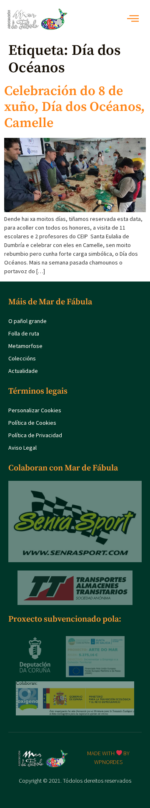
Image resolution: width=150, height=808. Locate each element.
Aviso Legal (22, 447)
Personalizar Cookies (34, 410)
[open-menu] (135, 19)
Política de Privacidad (35, 435)
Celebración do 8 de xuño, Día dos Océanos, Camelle (74, 107)
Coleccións (22, 358)
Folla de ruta (23, 333)
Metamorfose (25, 346)
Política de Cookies (32, 422)
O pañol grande (27, 321)
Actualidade (23, 371)
